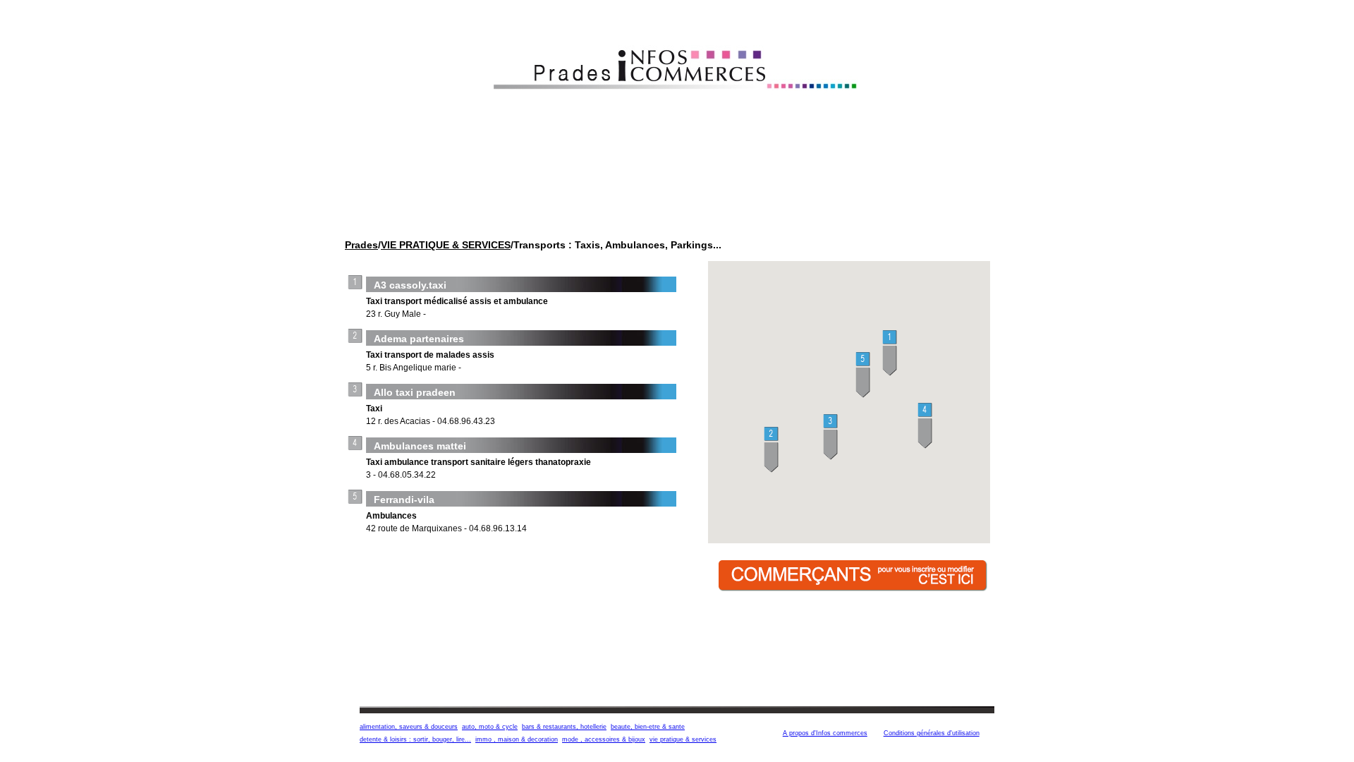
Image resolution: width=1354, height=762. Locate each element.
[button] (890, 353)
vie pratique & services (682, 739)
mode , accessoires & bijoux (603, 739)
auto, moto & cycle (490, 726)
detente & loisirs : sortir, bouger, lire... (415, 739)
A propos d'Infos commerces (825, 733)
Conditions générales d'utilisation (932, 733)
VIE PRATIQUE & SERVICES (446, 244)
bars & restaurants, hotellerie (564, 726)
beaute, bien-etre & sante (648, 726)
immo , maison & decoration (516, 739)
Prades (361, 244)
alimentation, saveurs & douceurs (409, 726)
